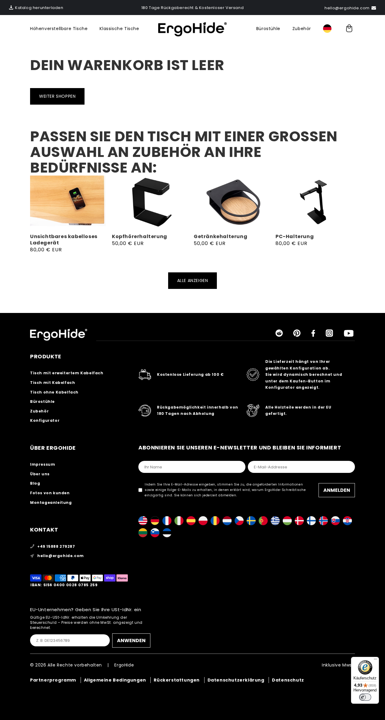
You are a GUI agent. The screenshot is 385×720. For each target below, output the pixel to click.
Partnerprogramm (53, 680)
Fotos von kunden (50, 492)
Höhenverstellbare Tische (59, 29)
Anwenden (131, 640)
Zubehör (301, 29)
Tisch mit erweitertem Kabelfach (66, 372)
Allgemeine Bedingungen (115, 680)
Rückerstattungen (177, 680)
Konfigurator (45, 420)
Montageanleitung (51, 502)
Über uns (40, 473)
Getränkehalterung (220, 237)
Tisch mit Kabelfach (52, 382)
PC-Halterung (295, 237)
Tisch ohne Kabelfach (54, 392)
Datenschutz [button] (288, 680)
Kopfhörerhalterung (139, 237)
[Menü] (375, 660)
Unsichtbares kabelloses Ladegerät (63, 240)
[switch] (365, 697)
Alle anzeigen (192, 280)
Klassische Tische (119, 29)
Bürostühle (268, 29)
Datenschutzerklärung (236, 680)
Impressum (42, 464)
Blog (35, 483)
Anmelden (336, 490)
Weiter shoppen (57, 96)
